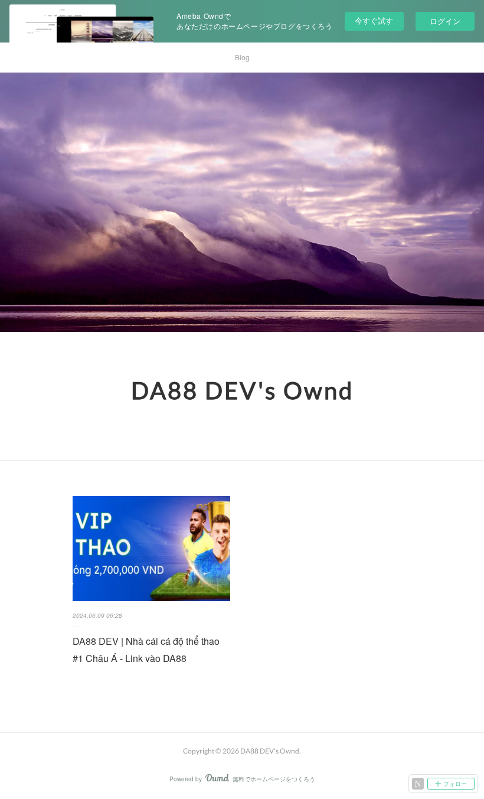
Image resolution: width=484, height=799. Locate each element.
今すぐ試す (374, 20)
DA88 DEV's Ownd (242, 390)
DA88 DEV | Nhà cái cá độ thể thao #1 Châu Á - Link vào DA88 (146, 649)
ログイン (445, 21)
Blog (242, 57)
